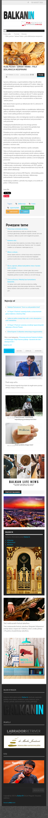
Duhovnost (11, 542)
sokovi (25, 212)
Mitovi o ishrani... (13, 252)
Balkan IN (20, 796)
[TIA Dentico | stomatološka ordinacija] (24, 24)
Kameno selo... (12, 241)
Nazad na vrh (38, 790)
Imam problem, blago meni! (24, 445)
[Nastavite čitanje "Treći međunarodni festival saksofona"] (24, 609)
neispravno (28, 208)
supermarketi (14, 208)
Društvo (10, 545)
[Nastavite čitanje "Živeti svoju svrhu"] (24, 366)
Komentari (38, 351)
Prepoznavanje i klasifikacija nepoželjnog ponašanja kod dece (25, 418)
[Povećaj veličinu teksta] (33, 75)
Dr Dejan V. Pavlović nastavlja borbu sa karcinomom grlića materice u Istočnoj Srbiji (23, 313)
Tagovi (9, 204)
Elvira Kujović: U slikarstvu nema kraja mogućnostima (25, 332)
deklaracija (22, 204)
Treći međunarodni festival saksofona (16, 623)
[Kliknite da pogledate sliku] (24, 53)
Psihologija (9, 351)
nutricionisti (13, 212)
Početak (16, 34)
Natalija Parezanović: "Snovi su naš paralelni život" (24, 307)
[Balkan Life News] (24, 470)
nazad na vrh (7, 345)
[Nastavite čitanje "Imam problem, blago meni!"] (24, 433)
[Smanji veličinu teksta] (31, 75)
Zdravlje (24, 34)
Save (7, 196)
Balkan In (27, 537)
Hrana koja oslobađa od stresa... (18, 229)
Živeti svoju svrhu (11, 382)
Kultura (19, 351)
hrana (33, 204)
